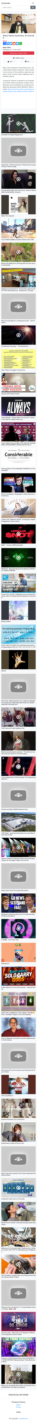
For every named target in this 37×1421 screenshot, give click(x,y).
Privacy (18, 1407)
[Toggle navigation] (33, 3)
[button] (33, 7)
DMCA (18, 1405)
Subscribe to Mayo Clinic (18, 53)
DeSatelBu (5, 3)
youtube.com (23, 1418)
